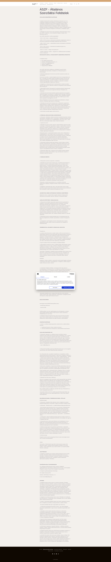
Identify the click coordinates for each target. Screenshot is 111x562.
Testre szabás (55, 287)
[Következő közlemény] (79, 1)
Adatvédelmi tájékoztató (58, 549)
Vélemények (65, 549)
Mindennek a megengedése (68, 287)
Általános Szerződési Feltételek (48, 549)
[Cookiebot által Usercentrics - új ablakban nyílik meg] (70, 274)
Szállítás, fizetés (50, 550)
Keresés (40, 549)
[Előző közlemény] (32, 1)
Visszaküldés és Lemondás (58, 550)
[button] (75, 4)
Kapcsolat (69, 549)
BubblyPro (56, 559)
